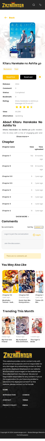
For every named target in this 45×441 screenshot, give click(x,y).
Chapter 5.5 (7, 183)
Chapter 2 (6, 211)
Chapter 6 (6, 166)
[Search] (33, 4)
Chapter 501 (24, 295)
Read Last (28, 77)
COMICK (25, 395)
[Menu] (40, 4)
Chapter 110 (7, 295)
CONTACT (7, 400)
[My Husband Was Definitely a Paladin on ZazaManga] (22, 325)
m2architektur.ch (13, 421)
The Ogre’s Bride (35, 341)
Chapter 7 (6, 156)
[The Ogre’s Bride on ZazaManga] (37, 325)
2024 (17, 84)
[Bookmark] (40, 77)
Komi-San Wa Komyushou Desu (24, 302)
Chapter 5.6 (7, 176)
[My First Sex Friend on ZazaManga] (8, 325)
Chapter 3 (6, 204)
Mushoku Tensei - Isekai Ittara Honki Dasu (8, 303)
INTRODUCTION (9, 395)
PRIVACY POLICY (9, 405)
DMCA (25, 405)
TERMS (25, 400)
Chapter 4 (6, 197)
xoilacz (19, 417)
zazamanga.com (20, 432)
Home (5, 390)
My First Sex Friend (7, 341)
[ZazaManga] (13, 5)
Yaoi (16, 69)
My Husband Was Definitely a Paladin (22, 342)
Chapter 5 (6, 190)
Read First (10, 77)
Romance (8, 69)
